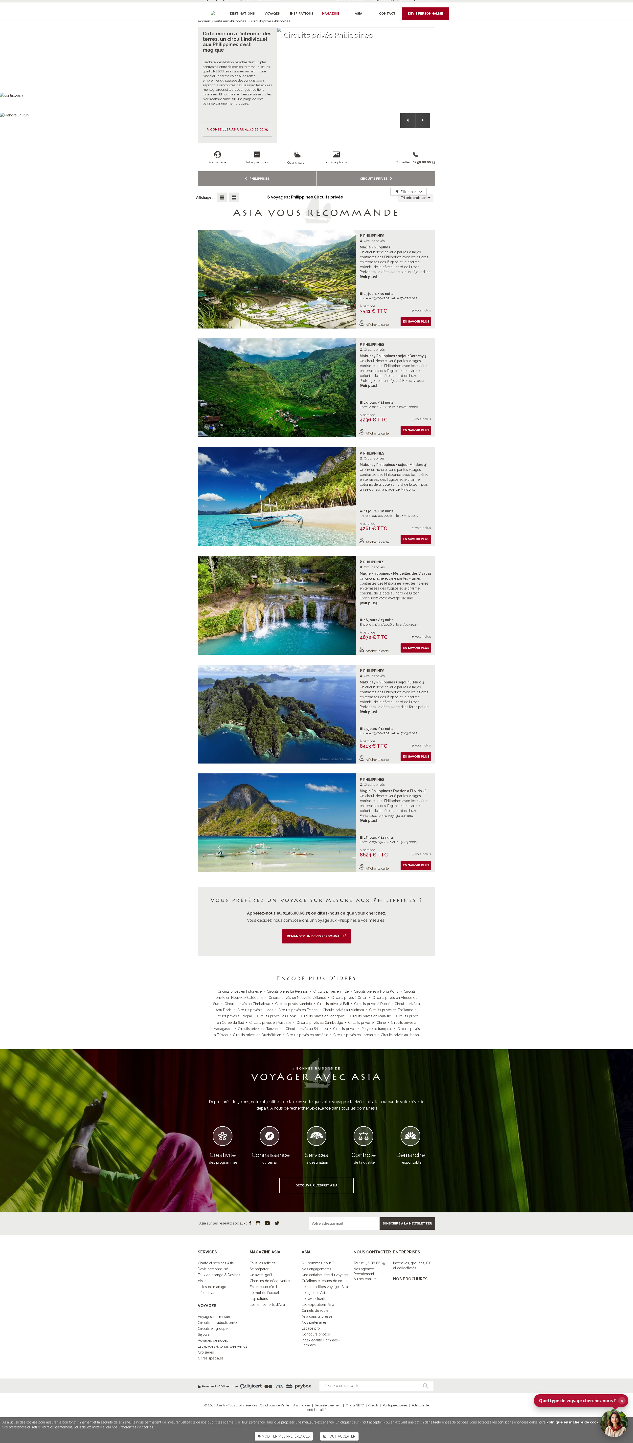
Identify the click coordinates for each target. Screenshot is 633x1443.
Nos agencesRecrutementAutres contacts (366, 1274)
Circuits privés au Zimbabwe (247, 1004)
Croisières (206, 1352)
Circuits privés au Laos (255, 1010)
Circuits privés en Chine (367, 1023)
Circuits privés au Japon (400, 1035)
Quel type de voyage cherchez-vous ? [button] (581, 1400)
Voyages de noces (213, 1340)
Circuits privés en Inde (331, 991)
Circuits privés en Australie (270, 1023)
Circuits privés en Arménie (307, 1035)
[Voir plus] (368, 277)
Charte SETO (355, 1405)
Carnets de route (315, 1310)
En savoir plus (416, 321)
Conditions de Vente (274, 1405)
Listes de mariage (212, 1287)
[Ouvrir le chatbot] (614, 1423)
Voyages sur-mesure (214, 1317)
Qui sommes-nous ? (318, 1263)
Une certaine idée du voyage (325, 1275)
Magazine (330, 13)
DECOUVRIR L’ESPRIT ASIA (316, 1185)
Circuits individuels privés (218, 1323)
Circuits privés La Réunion (287, 991)
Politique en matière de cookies (575, 1422)
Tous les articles (262, 1263)
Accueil (204, 21)
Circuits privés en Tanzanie (259, 1029)
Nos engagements (316, 1269)
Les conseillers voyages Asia (325, 1287)
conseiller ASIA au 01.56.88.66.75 (239, 129)
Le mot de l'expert (264, 1293)
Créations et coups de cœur (324, 1281)
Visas (202, 1281)
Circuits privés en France (297, 1010)
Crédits (373, 1405)
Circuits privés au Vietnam (343, 1010)
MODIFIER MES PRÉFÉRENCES (285, 1436)
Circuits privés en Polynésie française (362, 1029)
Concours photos (316, 1334)
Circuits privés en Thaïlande (391, 1010)
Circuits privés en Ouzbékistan (257, 1035)
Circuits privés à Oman (349, 998)
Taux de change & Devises (219, 1275)
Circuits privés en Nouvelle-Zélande (297, 998)
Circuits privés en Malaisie (370, 1016)
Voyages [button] (272, 13)
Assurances (301, 1405)
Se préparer (259, 1269)
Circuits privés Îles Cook (276, 1016)
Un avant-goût (261, 1275)
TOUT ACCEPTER (340, 1436)
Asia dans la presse (317, 1316)
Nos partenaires (314, 1322)
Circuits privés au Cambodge (319, 1023)
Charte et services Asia (216, 1263)
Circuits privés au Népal (233, 1016)
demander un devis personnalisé (316, 936)
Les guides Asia (314, 1293)
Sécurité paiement (328, 1405)
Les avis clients (314, 1299)
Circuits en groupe (212, 1329)
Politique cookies (395, 1405)
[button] (407, 120)
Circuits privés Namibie (293, 1004)
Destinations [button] (242, 13)
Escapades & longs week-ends (222, 1346)
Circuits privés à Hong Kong (376, 991)
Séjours (204, 1334)
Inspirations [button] (301, 13)
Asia (358, 13)
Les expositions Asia (318, 1305)
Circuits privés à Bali (333, 1004)
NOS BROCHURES (410, 1279)
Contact (387, 13)
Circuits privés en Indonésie (240, 991)
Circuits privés (374, 178)
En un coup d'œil (263, 1287)
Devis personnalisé (213, 1269)
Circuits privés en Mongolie (323, 1016)
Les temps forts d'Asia (267, 1305)
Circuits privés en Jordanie (354, 1035)
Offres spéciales (211, 1358)
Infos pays (206, 1293)
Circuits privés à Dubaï (371, 1004)
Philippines (259, 178)
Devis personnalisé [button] (425, 13)
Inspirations (259, 1299)
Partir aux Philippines (230, 21)
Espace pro (311, 1328)
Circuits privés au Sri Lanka (307, 1029)
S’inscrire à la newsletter (407, 1223)
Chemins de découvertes (270, 1281)
